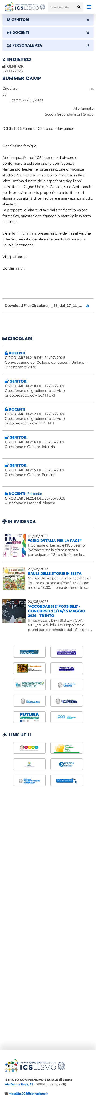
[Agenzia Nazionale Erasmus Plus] (29, 652)
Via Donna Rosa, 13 (19, 1084)
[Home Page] (25, 7)
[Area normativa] (66, 652)
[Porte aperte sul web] (66, 780)
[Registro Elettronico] (29, 684)
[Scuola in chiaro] (29, 764)
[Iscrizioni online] (66, 764)
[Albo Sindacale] (29, 701)
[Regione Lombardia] (66, 748)
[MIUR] (29, 748)
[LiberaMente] (29, 668)
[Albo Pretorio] (66, 684)
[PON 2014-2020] (66, 717)
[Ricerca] (78, 7)
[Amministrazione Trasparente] (66, 701)
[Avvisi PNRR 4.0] (29, 717)
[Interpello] (66, 668)
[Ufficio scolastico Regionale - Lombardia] (29, 780)
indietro (18, 59)
